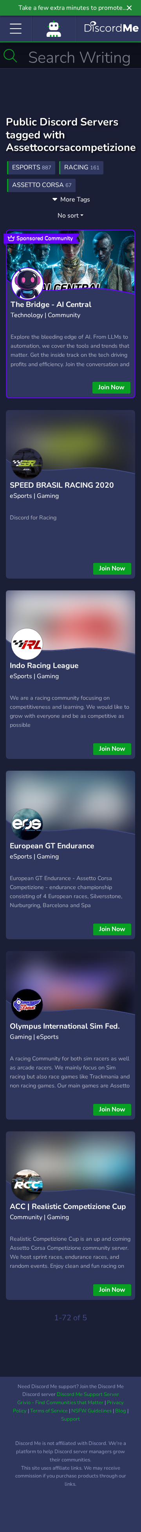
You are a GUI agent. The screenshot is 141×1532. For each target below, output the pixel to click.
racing (81, 167)
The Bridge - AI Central (51, 305)
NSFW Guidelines (91, 1410)
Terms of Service (49, 1410)
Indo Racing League (44, 666)
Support (70, 1419)
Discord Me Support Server (88, 1394)
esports (31, 167)
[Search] (10, 55)
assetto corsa (42, 185)
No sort (68, 215)
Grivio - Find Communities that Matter (60, 1402)
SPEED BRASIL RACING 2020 (62, 485)
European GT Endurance (52, 846)
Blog (120, 1410)
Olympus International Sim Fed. (65, 1026)
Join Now (111, 387)
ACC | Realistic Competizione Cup (68, 1207)
